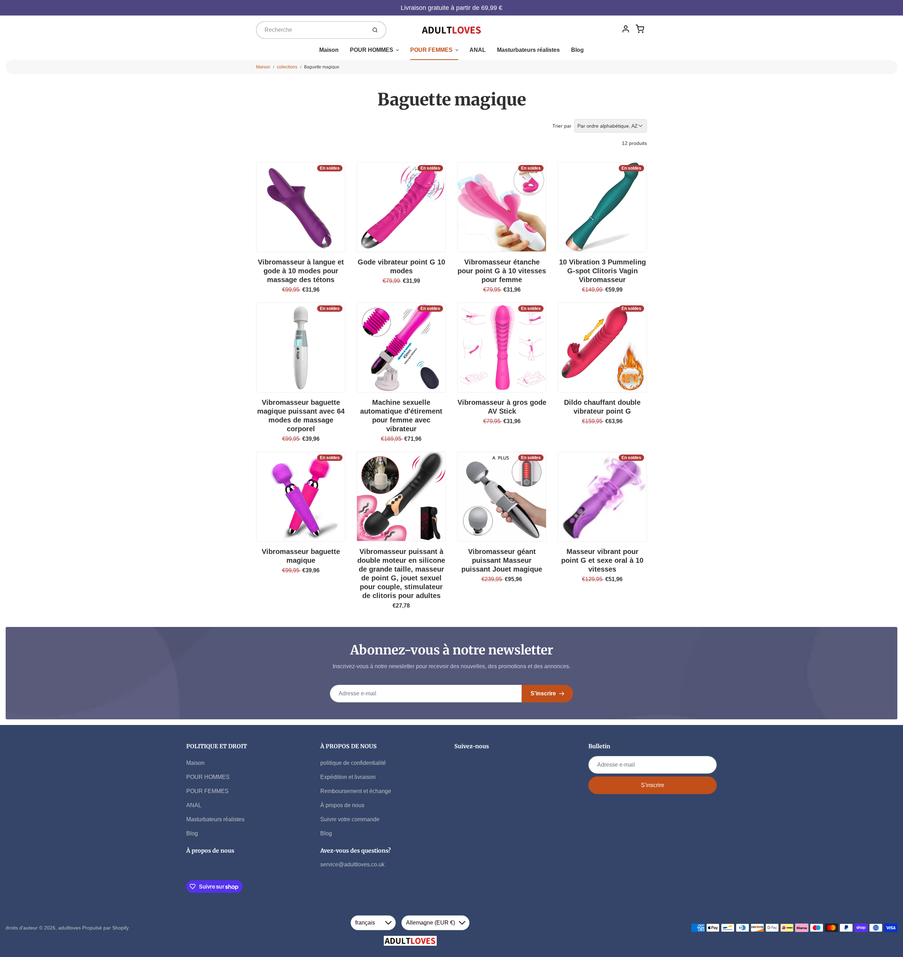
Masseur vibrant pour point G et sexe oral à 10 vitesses (602, 560)
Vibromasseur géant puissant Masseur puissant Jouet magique (501, 560)
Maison (329, 50)
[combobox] (310, 30)
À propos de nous (342, 805)
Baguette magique (321, 67)
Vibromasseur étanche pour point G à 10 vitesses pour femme (501, 271)
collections (287, 67)
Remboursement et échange (355, 791)
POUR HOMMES (371, 50)
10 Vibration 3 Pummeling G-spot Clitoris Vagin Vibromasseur (602, 271)
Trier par (561, 126)
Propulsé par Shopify (105, 928)
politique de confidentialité (353, 763)
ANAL (477, 50)
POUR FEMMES (431, 50)
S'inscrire (543, 693)
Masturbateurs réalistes (528, 50)
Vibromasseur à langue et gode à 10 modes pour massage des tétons (301, 271)
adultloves (69, 928)
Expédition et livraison (348, 777)
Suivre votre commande (350, 819)
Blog (577, 50)
